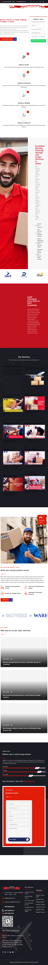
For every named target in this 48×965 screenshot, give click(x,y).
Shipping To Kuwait (40, 912)
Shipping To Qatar (40, 902)
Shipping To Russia (40, 907)
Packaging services (9, 449)
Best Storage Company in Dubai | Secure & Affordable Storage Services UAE (22, 729)
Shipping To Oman (40, 910)
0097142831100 (8, 913)
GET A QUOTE (18, 839)
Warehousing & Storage (10, 476)
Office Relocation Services (33, 449)
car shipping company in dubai (12, 366)
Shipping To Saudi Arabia (40, 896)
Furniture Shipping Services (33, 423)
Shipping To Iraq (39, 899)
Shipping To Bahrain (40, 904)
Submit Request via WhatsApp (38, 41)
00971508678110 (8, 907)
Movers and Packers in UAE (33, 395)
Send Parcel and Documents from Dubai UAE (11, 396)
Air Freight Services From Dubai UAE (34, 369)
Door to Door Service (31, 474)
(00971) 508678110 (29, 781)
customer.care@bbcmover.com (12, 902)
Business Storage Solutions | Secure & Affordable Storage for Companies (22, 663)
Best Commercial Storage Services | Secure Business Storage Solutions (21, 696)
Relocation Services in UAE (11, 423)
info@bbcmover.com (22, 1)
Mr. (11, 659)
